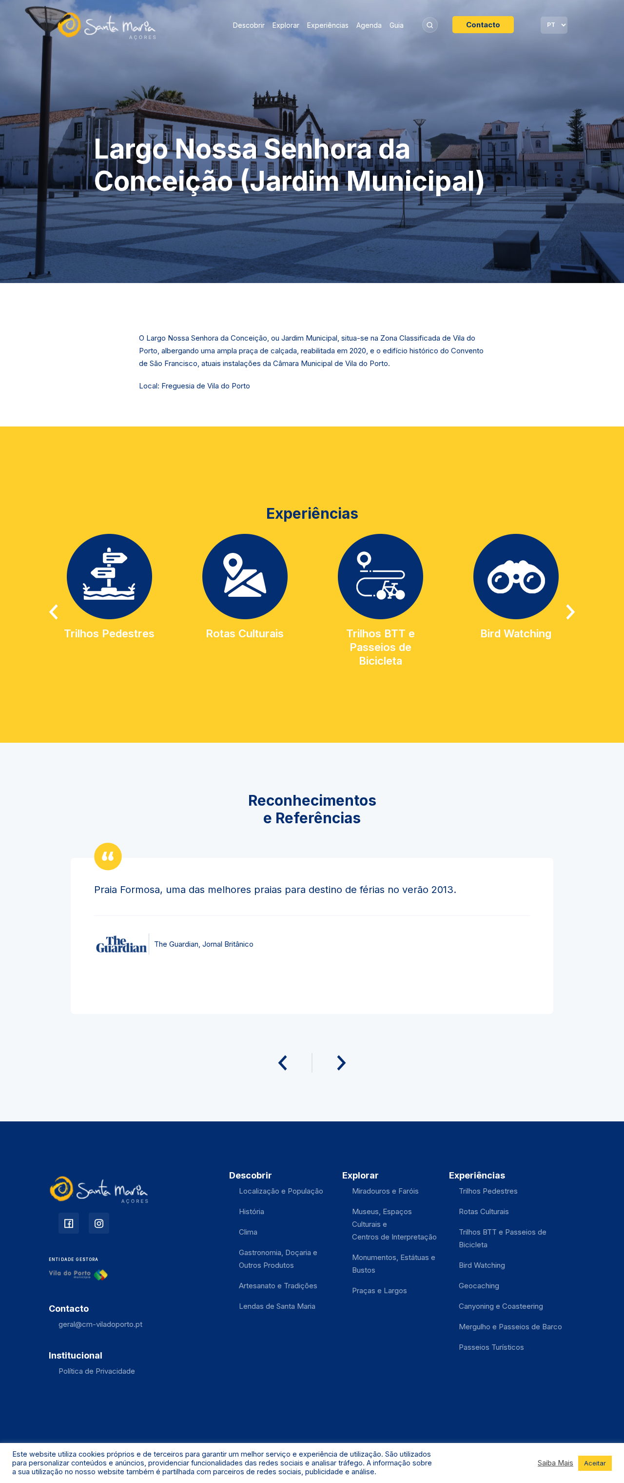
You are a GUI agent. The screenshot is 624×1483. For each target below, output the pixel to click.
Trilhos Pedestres (488, 1191)
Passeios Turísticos (491, 1347)
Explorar (286, 25)
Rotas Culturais (484, 1211)
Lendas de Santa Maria (277, 1306)
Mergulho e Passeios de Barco (510, 1326)
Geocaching (479, 1285)
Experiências (328, 25)
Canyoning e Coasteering (501, 1306)
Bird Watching (482, 1265)
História (251, 1211)
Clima (248, 1232)
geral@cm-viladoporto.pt (100, 1324)
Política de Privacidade (96, 1371)
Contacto (483, 24)
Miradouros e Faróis (385, 1191)
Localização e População (281, 1191)
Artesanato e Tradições (278, 1285)
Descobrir (249, 25)
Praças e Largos (379, 1290)
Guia (397, 25)
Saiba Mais (555, 1463)
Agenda (369, 25)
